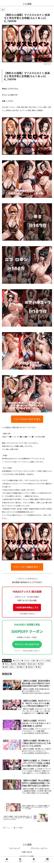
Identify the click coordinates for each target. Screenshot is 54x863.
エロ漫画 (8, 660)
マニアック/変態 (44, 660)
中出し (7, 664)
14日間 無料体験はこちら (27, 607)
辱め (39, 667)
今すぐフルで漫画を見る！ (27, 566)
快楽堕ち (23, 664)
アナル (17, 660)
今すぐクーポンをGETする (27, 644)
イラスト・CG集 (29, 660)
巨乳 (14, 664)
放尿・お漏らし (10, 667)
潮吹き (21, 667)
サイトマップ (14, 848)
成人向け (33, 664)
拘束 (41, 664)
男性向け (31, 667)
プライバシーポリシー (39, 848)
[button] (49, 507)
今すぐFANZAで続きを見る (27, 419)
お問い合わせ (27, 852)
